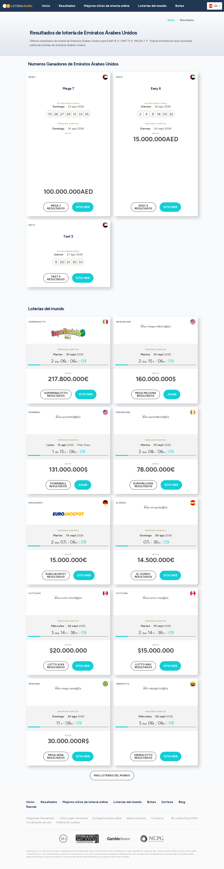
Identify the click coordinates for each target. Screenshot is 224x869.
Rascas (31, 806)
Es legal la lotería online (107, 818)
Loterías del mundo (152, 6)
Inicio (171, 20)
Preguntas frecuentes (40, 818)
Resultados (49, 802)
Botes (179, 6)
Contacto (157, 818)
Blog (182, 802)
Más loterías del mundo (112, 775)
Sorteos (167, 802)
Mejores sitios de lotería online (107, 6)
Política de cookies (68, 822)
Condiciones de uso (38, 822)
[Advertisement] (68, 160)
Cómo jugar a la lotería (74, 818)
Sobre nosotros (136, 818)
